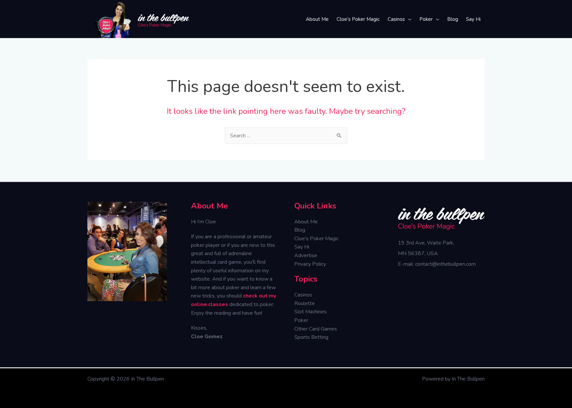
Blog (299, 230)
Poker (301, 320)
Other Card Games (315, 329)
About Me (306, 221)
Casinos (303, 294)
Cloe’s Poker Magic (316, 238)
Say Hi (301, 246)
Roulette (304, 303)
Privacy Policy (310, 264)
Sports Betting (311, 337)
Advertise (305, 255)
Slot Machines (310, 311)
